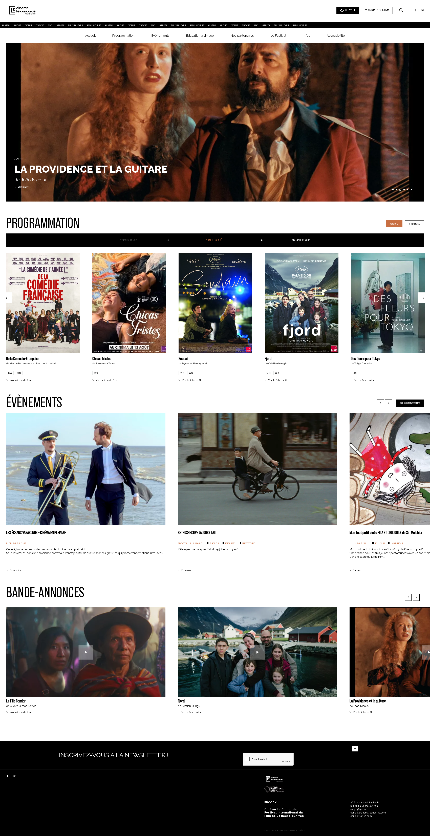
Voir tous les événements (410, 403)
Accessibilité (336, 35)
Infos (306, 35)
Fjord (268, 358)
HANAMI (34, 169)
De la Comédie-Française (22, 358)
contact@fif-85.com (361, 816)
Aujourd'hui (394, 224)
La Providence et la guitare (368, 700)
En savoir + (15, 570)
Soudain (184, 358)
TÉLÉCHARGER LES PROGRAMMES (377, 10)
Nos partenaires (242, 35)
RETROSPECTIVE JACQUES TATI (197, 532)
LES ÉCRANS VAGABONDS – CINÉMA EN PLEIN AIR (36, 532)
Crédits (302, 831)
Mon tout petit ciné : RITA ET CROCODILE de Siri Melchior (386, 532)
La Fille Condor (16, 700)
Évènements (160, 35)
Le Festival (278, 35)
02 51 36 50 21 (358, 809)
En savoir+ (23, 187)
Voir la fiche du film (20, 380)
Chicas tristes (101, 358)
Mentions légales (287, 831)
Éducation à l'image (200, 35)
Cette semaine (414, 224)
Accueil (90, 35)
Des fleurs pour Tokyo (365, 358)
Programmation (123, 35)
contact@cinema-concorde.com (368, 812)
